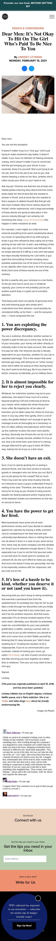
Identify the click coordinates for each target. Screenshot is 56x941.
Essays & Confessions (28, 28)
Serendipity (14, 655)
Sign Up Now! (24, 925)
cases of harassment (33, 219)
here (28, 701)
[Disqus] (28, 762)
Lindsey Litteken (30, 57)
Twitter (5, 701)
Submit (50, 859)
